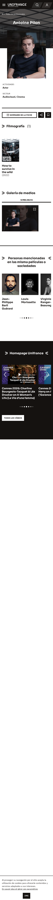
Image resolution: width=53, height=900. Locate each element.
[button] (34, 209)
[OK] (26, 895)
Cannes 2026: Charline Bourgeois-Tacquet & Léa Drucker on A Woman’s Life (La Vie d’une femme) (18, 393)
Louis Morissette (28, 300)
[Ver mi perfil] (46, 5)
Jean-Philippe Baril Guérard (7, 303)
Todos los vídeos (13, 418)
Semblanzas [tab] (26, 200)
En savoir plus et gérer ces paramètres (20, 889)
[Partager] (41, 115)
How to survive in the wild (8, 169)
